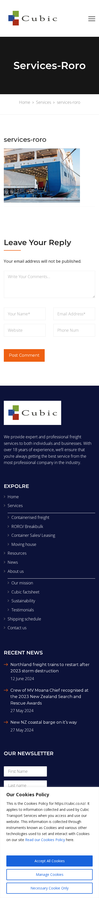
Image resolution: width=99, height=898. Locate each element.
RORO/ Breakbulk (27, 526)
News (13, 562)
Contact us (17, 627)
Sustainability (23, 601)
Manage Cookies (49, 874)
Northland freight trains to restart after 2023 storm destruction (50, 668)
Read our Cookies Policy (45, 839)
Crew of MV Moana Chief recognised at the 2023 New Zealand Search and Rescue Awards (49, 697)
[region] (49, 842)
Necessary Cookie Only (49, 888)
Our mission (22, 583)
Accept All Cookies (50, 860)
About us (16, 571)
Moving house (23, 544)
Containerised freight (30, 517)
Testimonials (22, 610)
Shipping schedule (24, 619)
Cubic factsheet (25, 592)
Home (13, 497)
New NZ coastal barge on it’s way (43, 722)
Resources (17, 553)
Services (15, 505)
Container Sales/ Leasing (33, 535)
